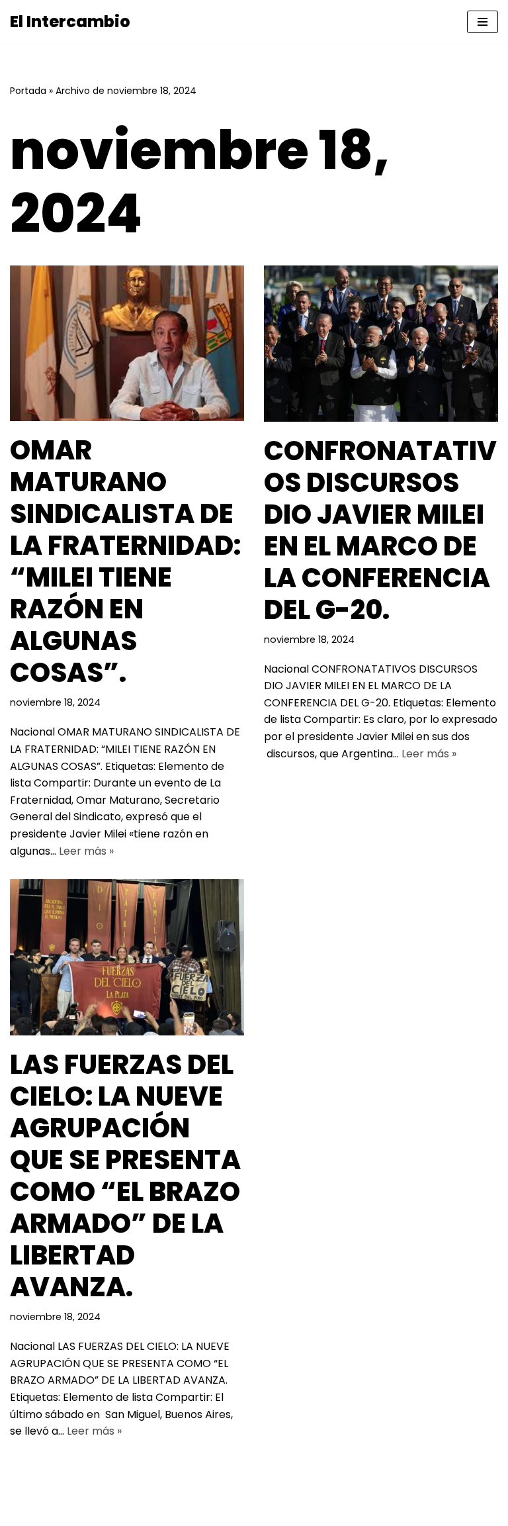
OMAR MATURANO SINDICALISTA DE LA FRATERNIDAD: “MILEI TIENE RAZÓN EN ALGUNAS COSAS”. (125, 561)
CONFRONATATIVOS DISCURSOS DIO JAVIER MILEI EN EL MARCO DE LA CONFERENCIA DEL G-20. (380, 530)
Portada (28, 90)
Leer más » (86, 851)
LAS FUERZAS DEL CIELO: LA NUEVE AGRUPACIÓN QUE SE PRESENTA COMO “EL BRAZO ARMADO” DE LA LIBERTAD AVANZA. (125, 1176)
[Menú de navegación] (482, 22)
